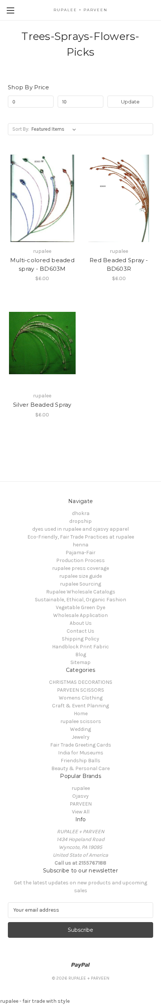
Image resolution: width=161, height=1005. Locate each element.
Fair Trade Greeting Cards (80, 745)
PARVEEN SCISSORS (80, 690)
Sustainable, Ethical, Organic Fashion (80, 599)
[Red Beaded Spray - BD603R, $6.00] (119, 198)
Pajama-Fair (80, 552)
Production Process (80, 560)
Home (81, 713)
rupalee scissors (80, 721)
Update (130, 102)
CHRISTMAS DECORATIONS (80, 682)
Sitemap (80, 662)
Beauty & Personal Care (80, 768)
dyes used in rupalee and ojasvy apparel (80, 529)
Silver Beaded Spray (42, 404)
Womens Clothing (81, 698)
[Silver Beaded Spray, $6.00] (42, 343)
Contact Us (80, 631)
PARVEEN (81, 804)
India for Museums (80, 753)
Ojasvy (80, 796)
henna (80, 545)
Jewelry (80, 737)
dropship (80, 521)
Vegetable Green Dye (80, 607)
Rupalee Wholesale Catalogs (80, 592)
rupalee (81, 788)
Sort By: (20, 129)
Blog (80, 654)
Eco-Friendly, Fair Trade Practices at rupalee (80, 537)
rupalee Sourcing (80, 584)
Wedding (80, 729)
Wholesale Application (80, 615)
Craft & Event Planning (80, 705)
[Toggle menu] (10, 10)
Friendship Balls (80, 760)
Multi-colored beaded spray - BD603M (42, 264)
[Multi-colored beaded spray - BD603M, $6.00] (42, 198)
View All (80, 812)
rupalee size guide (80, 576)
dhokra (80, 513)
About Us (81, 623)
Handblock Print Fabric (80, 646)
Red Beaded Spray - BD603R (118, 264)
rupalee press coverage (80, 568)
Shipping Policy (80, 639)
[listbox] (55, 129)
